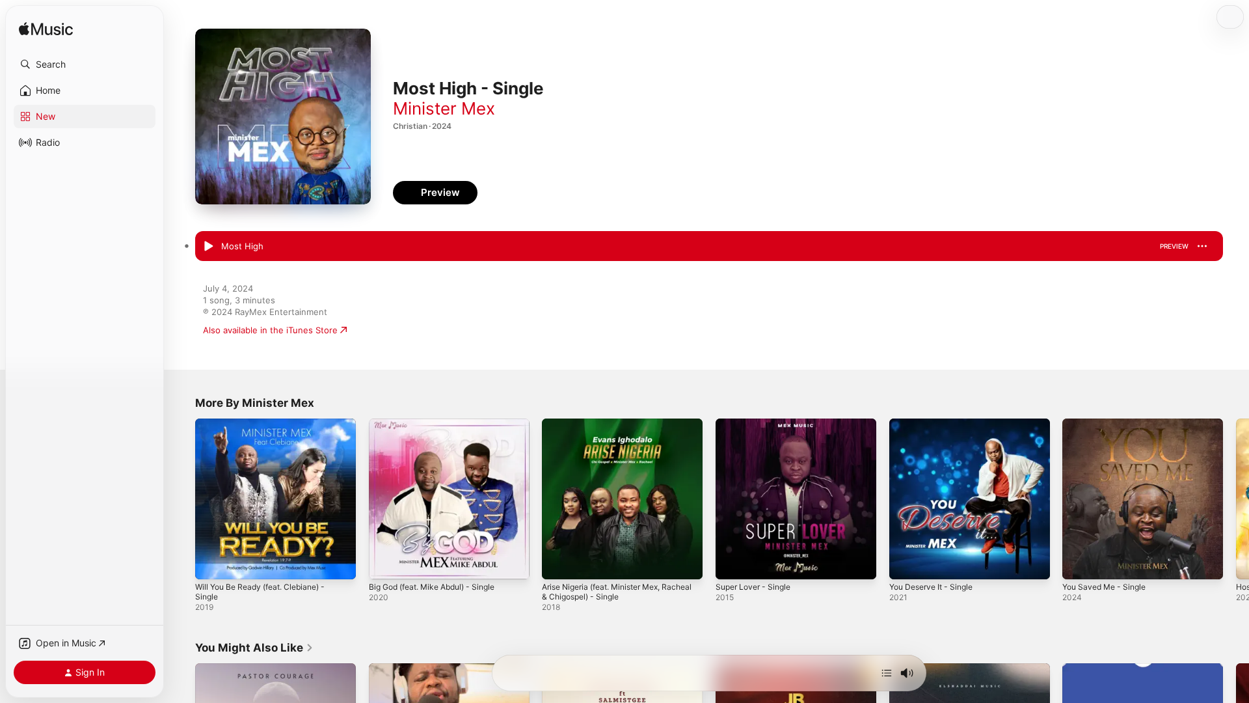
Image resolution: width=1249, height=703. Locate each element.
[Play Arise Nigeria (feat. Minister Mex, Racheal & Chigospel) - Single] (558, 563)
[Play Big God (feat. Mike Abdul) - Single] (385, 563)
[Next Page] (1236, 499)
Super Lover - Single (757, 424)
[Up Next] (886, 673)
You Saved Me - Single (1108, 424)
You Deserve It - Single (936, 424)
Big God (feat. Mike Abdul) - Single (440, 424)
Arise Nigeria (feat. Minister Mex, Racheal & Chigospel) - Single (609, 429)
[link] (254, 648)
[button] (84, 64)
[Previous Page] (182, 499)
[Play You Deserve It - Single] (905, 563)
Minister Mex (444, 108)
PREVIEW (1174, 246)
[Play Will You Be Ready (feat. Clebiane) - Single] (211, 563)
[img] (46, 29)
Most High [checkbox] (242, 246)
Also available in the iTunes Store (270, 330)
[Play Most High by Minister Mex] (208, 247)
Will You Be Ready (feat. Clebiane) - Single (267, 429)
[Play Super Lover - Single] (732, 563)
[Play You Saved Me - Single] (1078, 563)
